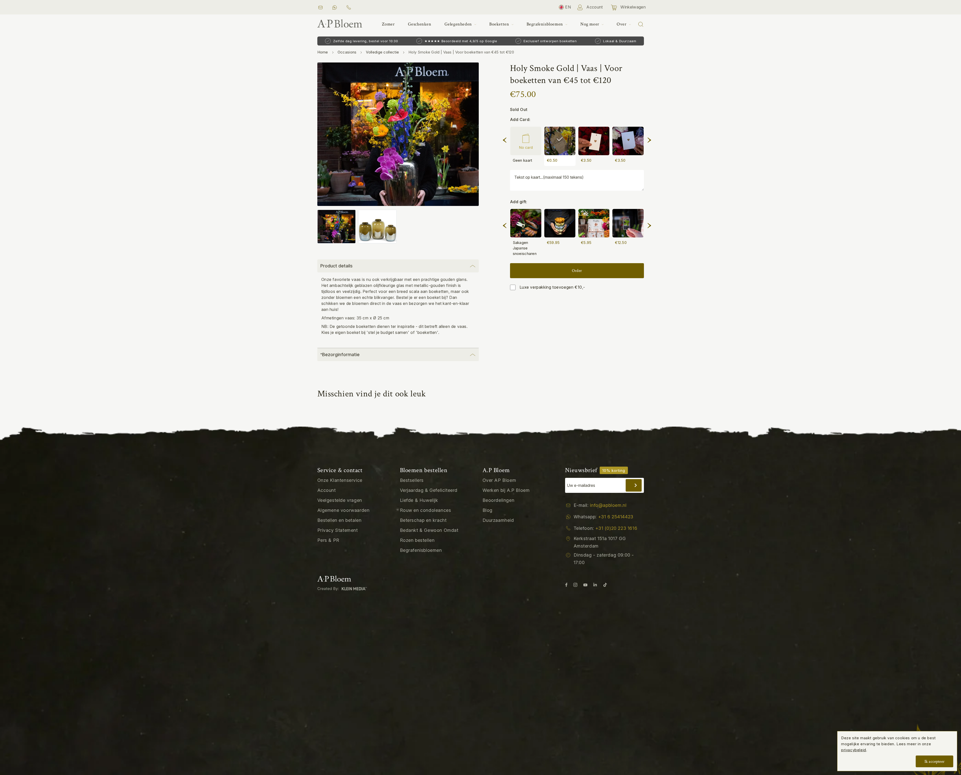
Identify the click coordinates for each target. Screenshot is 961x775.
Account (594, 6)
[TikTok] (605, 584)
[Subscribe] (634, 485)
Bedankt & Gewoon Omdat (429, 530)
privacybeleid (853, 750)
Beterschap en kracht (423, 520)
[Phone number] (350, 6)
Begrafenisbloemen (421, 550)
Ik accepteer (934, 761)
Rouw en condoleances (425, 510)
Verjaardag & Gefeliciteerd (429, 490)
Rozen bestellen (417, 540)
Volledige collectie (382, 52)
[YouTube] (585, 584)
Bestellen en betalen (339, 520)
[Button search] (640, 24)
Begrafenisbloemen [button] (545, 24)
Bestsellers (412, 480)
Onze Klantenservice (339, 480)
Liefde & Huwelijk (419, 500)
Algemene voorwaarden (343, 510)
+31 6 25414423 (615, 516)
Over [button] (622, 24)
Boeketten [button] (499, 24)
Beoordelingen (499, 500)
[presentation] (505, 139)
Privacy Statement (337, 530)
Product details (336, 265)
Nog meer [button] (590, 24)
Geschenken (419, 24)
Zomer (388, 24)
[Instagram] (575, 584)
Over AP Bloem (499, 480)
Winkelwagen (632, 6)
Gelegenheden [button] (458, 24)
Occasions (347, 52)
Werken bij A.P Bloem (506, 490)
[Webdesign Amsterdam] (343, 588)
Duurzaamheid (498, 520)
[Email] (320, 6)
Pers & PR (328, 540)
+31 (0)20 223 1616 (616, 528)
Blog (488, 510)
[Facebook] (566, 584)
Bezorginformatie (340, 354)
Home (322, 52)
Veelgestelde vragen (339, 500)
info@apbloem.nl (608, 505)
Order (577, 270)
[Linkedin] (595, 584)
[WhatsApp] (334, 6)
